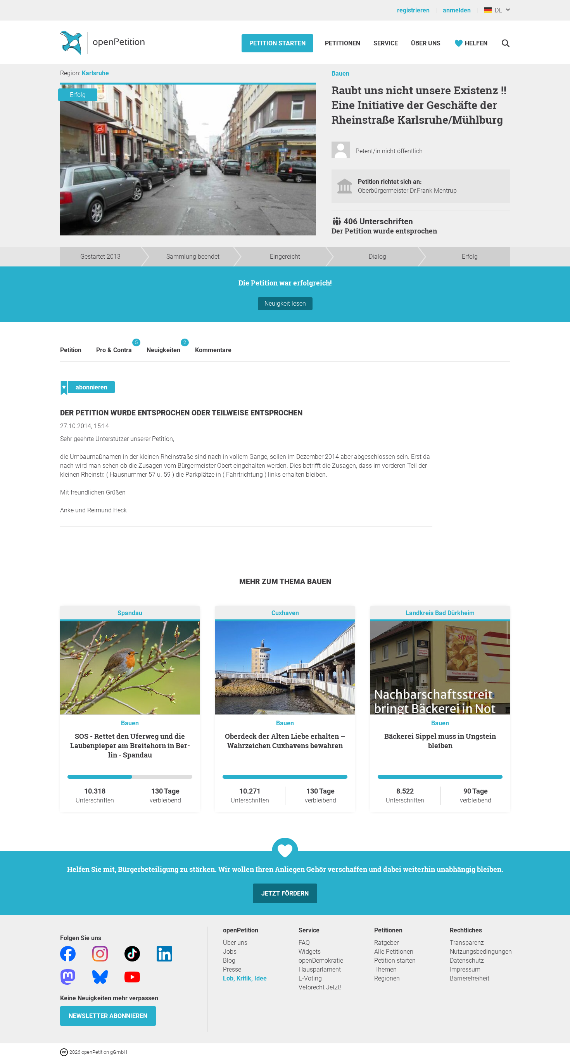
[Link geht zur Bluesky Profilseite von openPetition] (100, 976)
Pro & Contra (114, 346)
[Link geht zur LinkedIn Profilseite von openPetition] (164, 953)
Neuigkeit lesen (285, 303)
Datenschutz (467, 960)
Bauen (340, 73)
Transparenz (467, 942)
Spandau (129, 613)
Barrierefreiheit (469, 978)
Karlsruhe (95, 73)
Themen (385, 969)
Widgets (310, 951)
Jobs (230, 951)
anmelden (457, 10)
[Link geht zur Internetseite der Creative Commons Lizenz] (64, 1051)
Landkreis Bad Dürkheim (440, 613)
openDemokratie (321, 960)
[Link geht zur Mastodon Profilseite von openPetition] (68, 976)
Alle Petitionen (393, 951)
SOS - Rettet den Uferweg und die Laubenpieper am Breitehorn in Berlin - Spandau (130, 745)
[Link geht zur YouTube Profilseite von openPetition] (132, 976)
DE (497, 10)
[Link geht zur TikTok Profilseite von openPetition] (132, 953)
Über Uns (425, 43)
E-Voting (310, 978)
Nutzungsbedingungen (481, 951)
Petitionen (343, 43)
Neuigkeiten (163, 346)
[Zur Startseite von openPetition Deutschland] (103, 42)
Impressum (465, 969)
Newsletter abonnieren (108, 1016)
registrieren (413, 10)
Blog (229, 960)
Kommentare (213, 350)
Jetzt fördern (285, 893)
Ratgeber (386, 942)
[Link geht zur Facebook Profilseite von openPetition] (68, 953)
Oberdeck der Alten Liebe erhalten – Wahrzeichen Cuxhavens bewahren (285, 740)
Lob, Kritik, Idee (245, 978)
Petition (70, 350)
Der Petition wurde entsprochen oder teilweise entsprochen (181, 412)
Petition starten (277, 43)
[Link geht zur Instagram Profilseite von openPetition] (100, 953)
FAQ (304, 942)
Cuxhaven (285, 613)
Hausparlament (320, 969)
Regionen (387, 978)
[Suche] (505, 43)
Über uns (235, 942)
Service (385, 43)
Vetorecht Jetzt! (320, 987)
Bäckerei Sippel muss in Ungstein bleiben (440, 740)
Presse (232, 969)
